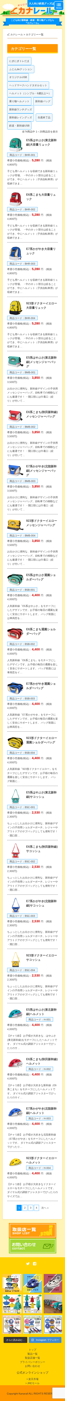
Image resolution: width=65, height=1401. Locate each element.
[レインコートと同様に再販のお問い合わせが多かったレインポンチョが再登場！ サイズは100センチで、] (12, 1303)
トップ (32, 1349)
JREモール (33, 1383)
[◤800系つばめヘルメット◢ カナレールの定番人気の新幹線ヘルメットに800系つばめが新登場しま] (53, 1283)
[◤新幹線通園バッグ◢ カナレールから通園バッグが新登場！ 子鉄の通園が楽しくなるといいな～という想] (12, 1283)
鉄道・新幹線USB (19, 125)
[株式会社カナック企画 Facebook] (34, 1264)
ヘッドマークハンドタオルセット (28, 85)
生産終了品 (44, 117)
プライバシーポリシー (32, 1362)
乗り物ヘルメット (19, 101)
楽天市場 (33, 1379)
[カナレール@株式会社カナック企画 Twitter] (28, 1264)
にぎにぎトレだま (19, 61)
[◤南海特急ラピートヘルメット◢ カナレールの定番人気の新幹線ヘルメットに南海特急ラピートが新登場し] (32, 1283)
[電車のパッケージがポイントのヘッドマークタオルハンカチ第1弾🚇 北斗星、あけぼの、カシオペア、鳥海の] (53, 1324)
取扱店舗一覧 (32, 1357)
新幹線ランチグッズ (20, 109)
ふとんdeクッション (20, 69)
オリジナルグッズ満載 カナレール (32, 9)
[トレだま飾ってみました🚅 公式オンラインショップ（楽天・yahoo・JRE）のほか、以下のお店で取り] (53, 1303)
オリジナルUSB (18, 77)
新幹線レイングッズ (20, 117)
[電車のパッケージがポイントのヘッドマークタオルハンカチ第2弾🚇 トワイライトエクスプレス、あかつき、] (32, 1324)
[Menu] (59, 6)
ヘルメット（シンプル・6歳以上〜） (30, 93)
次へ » (45, 1207)
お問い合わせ (32, 1366)
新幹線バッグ (42, 101)
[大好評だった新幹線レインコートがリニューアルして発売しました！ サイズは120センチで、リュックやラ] (32, 1303)
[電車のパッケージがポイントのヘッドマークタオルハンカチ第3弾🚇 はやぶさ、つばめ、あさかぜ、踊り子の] (12, 1324)
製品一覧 (32, 1353)
